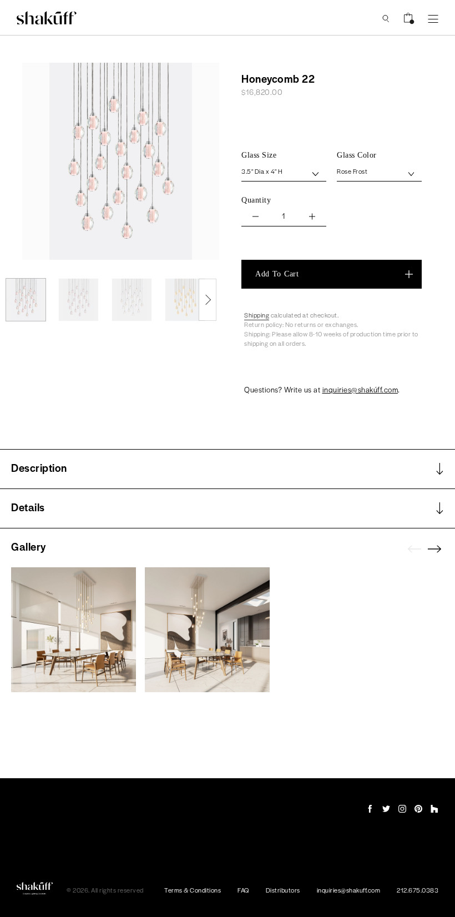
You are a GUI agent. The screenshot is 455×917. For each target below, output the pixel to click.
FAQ (243, 889)
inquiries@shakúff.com (360, 389)
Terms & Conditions (192, 889)
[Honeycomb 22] (26, 300)
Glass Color (357, 155)
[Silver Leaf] (131, 300)
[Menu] (433, 18)
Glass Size (258, 155)
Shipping (256, 314)
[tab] (227, 469)
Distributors (283, 889)
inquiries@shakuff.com (349, 889)
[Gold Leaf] (185, 300)
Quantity (256, 200)
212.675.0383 (417, 889)
